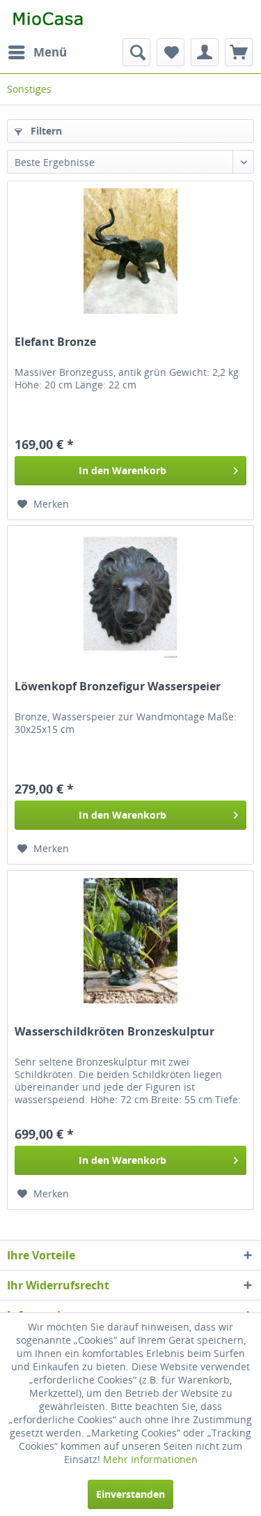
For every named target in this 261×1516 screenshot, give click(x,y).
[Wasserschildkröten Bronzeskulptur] (130, 940)
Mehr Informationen (150, 1459)
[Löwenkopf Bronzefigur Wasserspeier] (130, 595)
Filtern (45, 130)
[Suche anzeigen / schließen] (136, 52)
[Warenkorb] (239, 52)
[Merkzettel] (170, 52)
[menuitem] (37, 52)
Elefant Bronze (55, 342)
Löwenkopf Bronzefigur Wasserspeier (118, 686)
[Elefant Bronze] (130, 251)
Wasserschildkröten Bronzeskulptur (114, 1031)
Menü (50, 52)
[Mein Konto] (205, 52)
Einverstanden (130, 1494)
